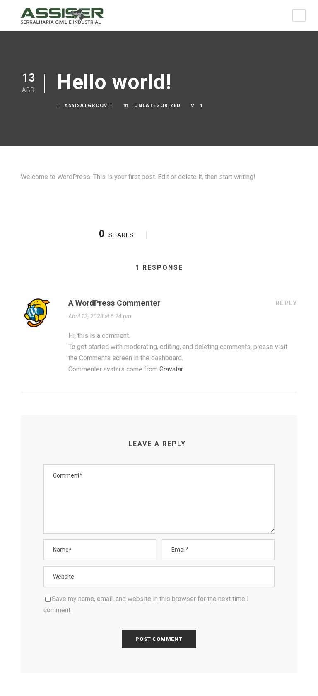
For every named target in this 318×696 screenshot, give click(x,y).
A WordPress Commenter (114, 303)
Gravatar (171, 369)
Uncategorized (157, 105)
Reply (286, 303)
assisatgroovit (89, 105)
